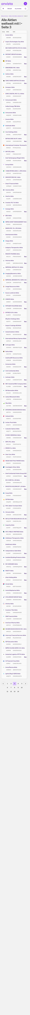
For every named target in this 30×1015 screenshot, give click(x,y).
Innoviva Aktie (9, 190)
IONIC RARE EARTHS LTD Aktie (15, 80)
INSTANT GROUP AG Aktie (13, 54)
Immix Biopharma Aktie (12, 590)
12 (11, 691)
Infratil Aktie (9, 584)
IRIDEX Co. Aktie (10, 448)
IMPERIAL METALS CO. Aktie (14, 267)
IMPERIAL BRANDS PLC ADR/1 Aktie (16, 280)
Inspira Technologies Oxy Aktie (14, 42)
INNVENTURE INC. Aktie (12, 177)
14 (18, 691)
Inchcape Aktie (10, 345)
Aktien (10, 16)
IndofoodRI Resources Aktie (14, 358)
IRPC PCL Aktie (10, 442)
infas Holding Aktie (11, 577)
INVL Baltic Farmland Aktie (13, 506)
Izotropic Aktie (9, 377)
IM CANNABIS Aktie (11, 564)
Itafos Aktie (8, 351)
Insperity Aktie (9, 525)
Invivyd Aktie (9, 164)
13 (14, 691)
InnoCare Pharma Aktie (12, 623)
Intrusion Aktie (9, 512)
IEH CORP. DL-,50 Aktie (12, 480)
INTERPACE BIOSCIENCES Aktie (15, 410)
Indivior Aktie (9, 74)
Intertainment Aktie (11, 234)
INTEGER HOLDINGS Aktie (13, 306)
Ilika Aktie (8, 403)
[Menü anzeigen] (3, 8)
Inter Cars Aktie (10, 454)
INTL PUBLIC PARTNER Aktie (14, 532)
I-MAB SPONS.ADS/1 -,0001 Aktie (15, 171)
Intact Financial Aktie (11, 183)
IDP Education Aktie (11, 642)
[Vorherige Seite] (3, 683)
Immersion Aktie (10, 364)
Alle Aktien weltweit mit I (18, 16)
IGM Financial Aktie (11, 616)
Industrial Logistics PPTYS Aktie (15, 654)
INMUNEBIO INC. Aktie (12, 67)
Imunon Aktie (9, 119)
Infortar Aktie (9, 604)
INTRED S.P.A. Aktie (11, 312)
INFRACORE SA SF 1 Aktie (13, 138)
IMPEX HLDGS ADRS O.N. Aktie (15, 648)
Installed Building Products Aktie (15, 557)
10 (21, 687)
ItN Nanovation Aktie (11, 390)
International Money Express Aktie (15, 338)
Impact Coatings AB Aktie (13, 325)
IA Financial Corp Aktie (12, 661)
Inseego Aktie (9, 209)
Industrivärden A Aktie (12, 332)
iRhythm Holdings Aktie (12, 319)
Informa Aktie (9, 260)
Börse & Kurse (4, 16)
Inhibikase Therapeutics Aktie (14, 538)
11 (7, 691)
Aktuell (9, 8)
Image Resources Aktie (12, 286)
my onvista (18, 8)
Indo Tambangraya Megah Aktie (15, 158)
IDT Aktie (8, 61)
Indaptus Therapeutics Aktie (14, 247)
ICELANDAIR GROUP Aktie (13, 597)
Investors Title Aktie (11, 610)
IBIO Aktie (8, 215)
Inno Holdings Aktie (11, 132)
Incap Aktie (8, 493)
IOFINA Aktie (9, 499)
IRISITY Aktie (9, 571)
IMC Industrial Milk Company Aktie (16, 384)
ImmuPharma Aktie (11, 667)
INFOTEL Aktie (9, 151)
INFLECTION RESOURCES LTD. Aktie (16, 519)
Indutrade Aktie (10, 125)
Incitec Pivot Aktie (10, 422)
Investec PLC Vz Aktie (12, 202)
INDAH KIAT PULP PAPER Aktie (14, 461)
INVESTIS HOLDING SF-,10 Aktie (15, 486)
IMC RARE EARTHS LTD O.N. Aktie (15, 48)
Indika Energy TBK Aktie (12, 106)
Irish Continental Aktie (12, 371)
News (26, 57)
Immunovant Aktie (11, 100)
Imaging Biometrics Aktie (13, 273)
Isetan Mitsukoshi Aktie (12, 397)
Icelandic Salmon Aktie (12, 429)
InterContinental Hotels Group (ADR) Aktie (16, 473)
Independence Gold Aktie (13, 551)
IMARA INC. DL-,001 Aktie (13, 228)
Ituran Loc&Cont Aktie (12, 293)
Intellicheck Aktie (10, 544)
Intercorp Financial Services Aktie (15, 635)
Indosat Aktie (9, 416)
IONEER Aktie (9, 299)
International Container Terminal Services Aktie (16, 145)
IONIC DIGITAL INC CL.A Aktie (14, 93)
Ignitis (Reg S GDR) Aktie (12, 674)
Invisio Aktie (9, 35)
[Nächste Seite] (25, 683)
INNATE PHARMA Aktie (12, 254)
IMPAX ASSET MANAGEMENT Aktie (16, 222)
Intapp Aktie (9, 241)
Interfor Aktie (9, 196)
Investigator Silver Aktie (12, 467)
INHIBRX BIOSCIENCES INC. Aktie (16, 629)
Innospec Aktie (10, 87)
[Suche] (25, 8)
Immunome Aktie (10, 112)
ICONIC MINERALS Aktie (13, 435)
